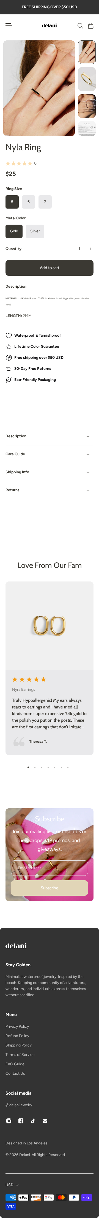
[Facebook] (21, 1121)
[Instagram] (9, 1121)
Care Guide (15, 454)
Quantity (13, 248)
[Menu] (8, 25)
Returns (13, 490)
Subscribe (49, 887)
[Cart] (90, 26)
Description (16, 436)
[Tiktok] (33, 1121)
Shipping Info (17, 472)
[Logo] (49, 26)
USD (9, 1185)
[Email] (45, 1121)
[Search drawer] (80, 26)
